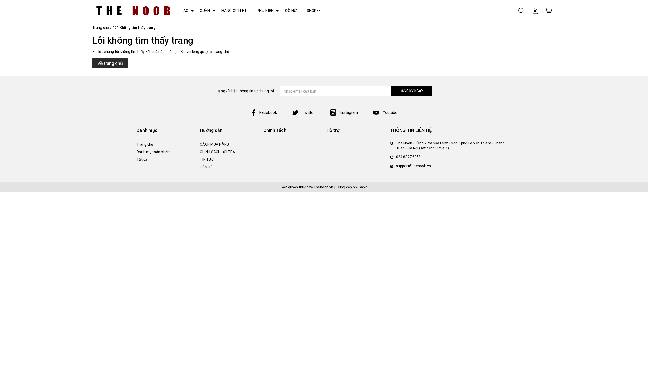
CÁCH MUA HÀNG (214, 144)
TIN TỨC (207, 159)
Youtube (389, 112)
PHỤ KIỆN (265, 10)
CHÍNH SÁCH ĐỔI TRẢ (217, 152)
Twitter (308, 112)
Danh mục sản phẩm (154, 152)
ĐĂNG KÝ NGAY (411, 91)
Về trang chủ (110, 63)
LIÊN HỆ (206, 167)
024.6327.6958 (408, 157)
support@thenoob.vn (413, 166)
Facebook (268, 112)
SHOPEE (314, 10)
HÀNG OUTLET (234, 10)
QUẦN (205, 10)
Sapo (363, 187)
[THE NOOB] (133, 11)
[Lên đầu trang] (640, 252)
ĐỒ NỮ (290, 10)
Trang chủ (145, 144)
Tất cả (142, 159)
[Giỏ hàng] (549, 11)
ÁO (186, 10)
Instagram (348, 112)
